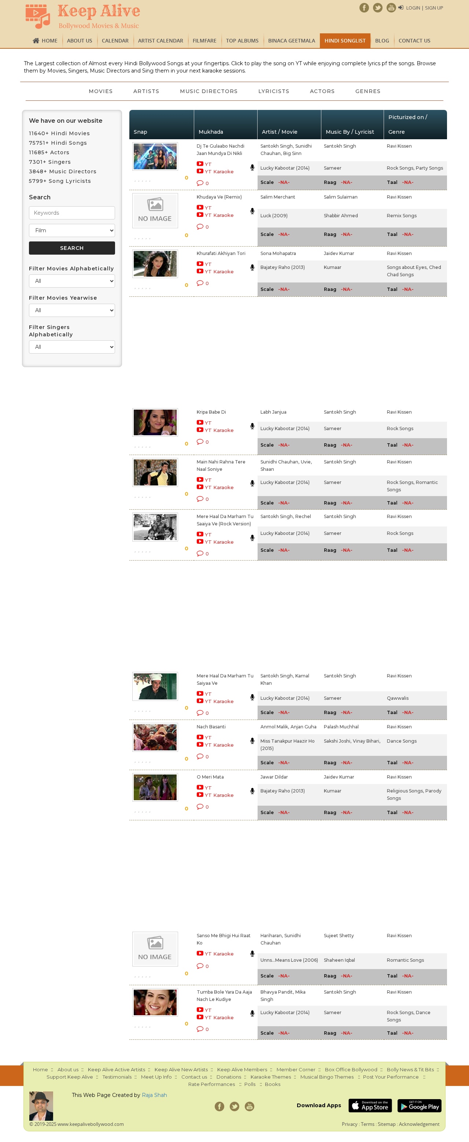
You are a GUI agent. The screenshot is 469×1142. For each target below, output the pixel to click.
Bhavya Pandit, (277, 992)
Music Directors (209, 91)
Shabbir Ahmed (341, 215)
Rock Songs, (400, 168)
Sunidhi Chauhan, (280, 462)
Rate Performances (211, 1084)
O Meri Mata (210, 777)
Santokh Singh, (277, 146)
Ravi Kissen (399, 146)
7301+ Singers (50, 162)
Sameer (332, 168)
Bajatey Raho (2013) (283, 267)
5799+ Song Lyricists (60, 181)
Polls (249, 1084)
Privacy (350, 1124)
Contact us (415, 40)
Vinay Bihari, (366, 741)
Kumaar (332, 267)
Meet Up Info (156, 1077)
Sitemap (387, 1124)
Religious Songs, (405, 791)
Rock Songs (400, 428)
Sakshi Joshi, (337, 741)
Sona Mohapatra (278, 253)
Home (50, 40)
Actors (322, 91)
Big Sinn (292, 153)
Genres (368, 91)
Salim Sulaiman (341, 197)
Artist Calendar (160, 40)
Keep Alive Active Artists (116, 1069)
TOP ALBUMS (242, 40)
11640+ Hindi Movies (59, 133)
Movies (101, 91)
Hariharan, (272, 935)
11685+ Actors (49, 152)
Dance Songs (402, 741)
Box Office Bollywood (351, 1069)
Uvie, (306, 462)
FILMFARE (205, 40)
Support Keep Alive (70, 1077)
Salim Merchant (278, 197)
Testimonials (117, 1077)
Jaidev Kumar (339, 253)
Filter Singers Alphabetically (51, 331)
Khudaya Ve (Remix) (219, 197)
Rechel (303, 516)
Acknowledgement (419, 1124)
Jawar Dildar (274, 777)
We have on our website (66, 120)
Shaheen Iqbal (339, 960)
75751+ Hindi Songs (58, 143)
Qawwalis (398, 698)
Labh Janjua (274, 412)
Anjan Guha (304, 726)
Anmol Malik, (275, 726)
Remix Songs (402, 215)
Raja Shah (154, 1095)
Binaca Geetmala (291, 40)
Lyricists (273, 91)
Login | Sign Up (424, 7)
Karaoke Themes (271, 1077)
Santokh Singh (340, 146)
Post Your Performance (391, 1077)
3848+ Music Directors (63, 171)
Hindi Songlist (345, 40)
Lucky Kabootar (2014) (285, 168)
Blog (382, 40)
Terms (367, 1124)
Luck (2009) (274, 215)
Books (272, 1084)
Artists (146, 91)
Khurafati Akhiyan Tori (221, 253)
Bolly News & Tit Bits (410, 1069)
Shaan (267, 469)
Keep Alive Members (242, 1069)
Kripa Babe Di (211, 412)
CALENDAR (115, 40)
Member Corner (296, 1069)
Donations (229, 1077)
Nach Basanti (211, 726)
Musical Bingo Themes (327, 1077)
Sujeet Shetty (339, 935)
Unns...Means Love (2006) (289, 960)
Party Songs (429, 168)
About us (79, 40)
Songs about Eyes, (407, 267)
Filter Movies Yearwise (63, 298)
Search (40, 197)
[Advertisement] (222, 351)
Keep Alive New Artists (181, 1069)
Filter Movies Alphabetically (71, 268)
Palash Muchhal (341, 726)
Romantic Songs (405, 960)
